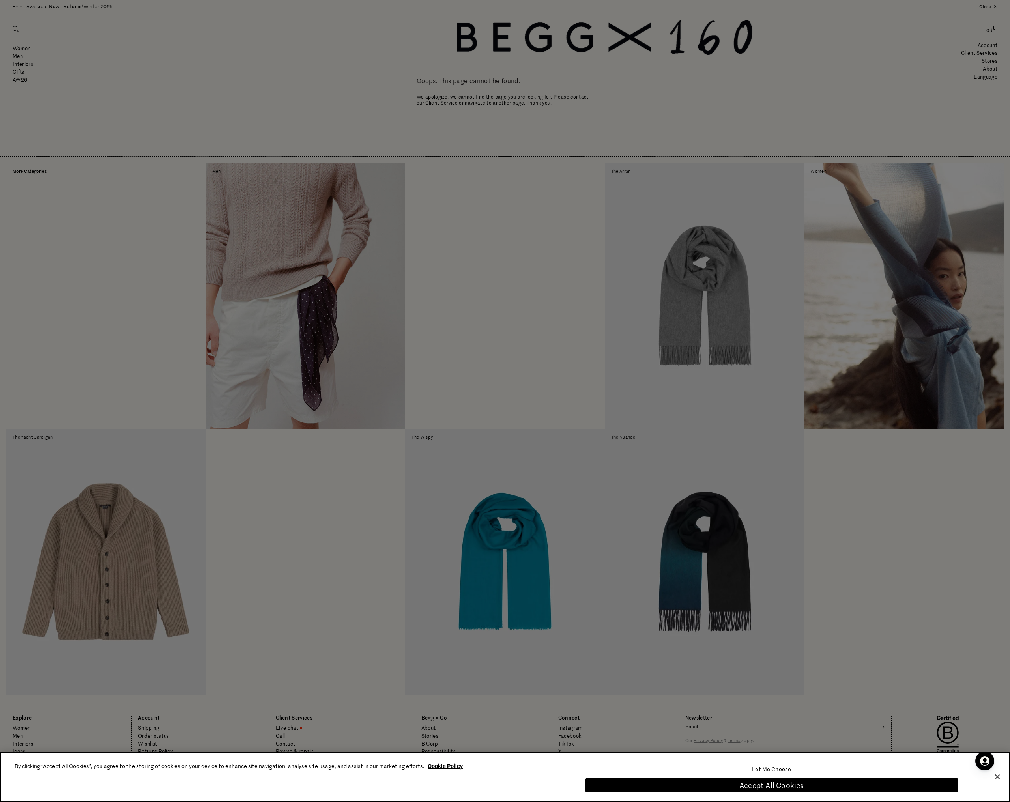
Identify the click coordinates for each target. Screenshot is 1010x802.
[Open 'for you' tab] (984, 761)
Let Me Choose (771, 769)
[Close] (997, 776)
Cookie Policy (445, 766)
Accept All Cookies (771, 785)
